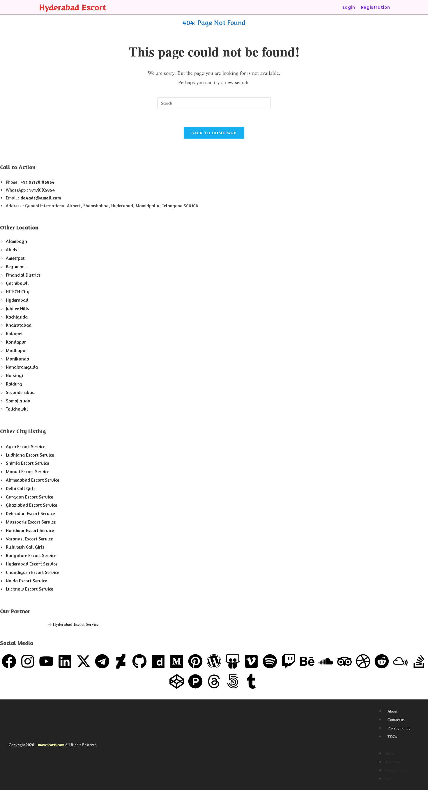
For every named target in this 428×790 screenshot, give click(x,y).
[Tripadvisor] (344, 661)
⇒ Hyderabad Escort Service (73, 624)
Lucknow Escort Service (29, 589)
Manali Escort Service (27, 471)
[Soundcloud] (326, 661)
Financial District (23, 275)
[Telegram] (102, 661)
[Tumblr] (251, 681)
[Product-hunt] (195, 681)
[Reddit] (381, 661)
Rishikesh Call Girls (25, 547)
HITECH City (17, 291)
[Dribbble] (363, 661)
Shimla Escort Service (27, 463)
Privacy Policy (399, 728)
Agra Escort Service (25, 446)
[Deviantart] (121, 661)
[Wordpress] (214, 661)
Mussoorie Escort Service (31, 522)
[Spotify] (270, 661)
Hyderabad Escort (72, 7)
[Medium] (176, 661)
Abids (11, 249)
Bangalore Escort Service (31, 555)
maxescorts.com (51, 745)
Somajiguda (18, 401)
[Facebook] (9, 661)
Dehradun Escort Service (30, 513)
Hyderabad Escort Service (31, 564)
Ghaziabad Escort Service (31, 505)
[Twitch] (288, 661)
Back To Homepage (214, 132)
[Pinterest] (195, 661)
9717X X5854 (42, 190)
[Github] (139, 661)
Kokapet (14, 333)
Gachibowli (17, 283)
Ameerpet (15, 258)
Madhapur (16, 350)
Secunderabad (20, 392)
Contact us (396, 719)
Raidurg (14, 384)
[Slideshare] (232, 661)
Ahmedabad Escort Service (32, 480)
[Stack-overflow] (419, 661)
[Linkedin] (65, 661)
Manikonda (17, 359)
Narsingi (14, 375)
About (392, 711)
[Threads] (214, 681)
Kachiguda (17, 317)
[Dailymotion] (158, 661)
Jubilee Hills (17, 308)
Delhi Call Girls (21, 488)
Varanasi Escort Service (29, 539)
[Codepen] (176, 681)
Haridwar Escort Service (30, 530)
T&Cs (392, 736)
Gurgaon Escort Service (29, 497)
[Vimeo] (251, 661)
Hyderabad (17, 300)
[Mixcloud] (400, 661)
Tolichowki (17, 409)
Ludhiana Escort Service (30, 455)
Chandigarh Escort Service (32, 572)
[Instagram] (27, 661)
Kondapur (16, 342)
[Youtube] (46, 661)
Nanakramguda (22, 367)
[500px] (232, 681)
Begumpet (16, 266)
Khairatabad (18, 325)
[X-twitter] (83, 661)
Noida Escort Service (26, 581)
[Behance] (307, 661)
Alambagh (16, 241)
